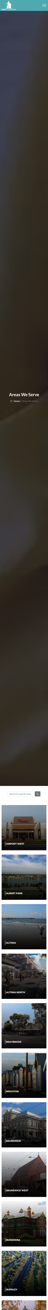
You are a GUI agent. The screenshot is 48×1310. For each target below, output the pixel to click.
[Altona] (24, 926)
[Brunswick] (24, 1124)
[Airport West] (24, 827)
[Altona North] (24, 976)
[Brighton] (24, 1075)
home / (17, 401)
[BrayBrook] (24, 1025)
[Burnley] (24, 1273)
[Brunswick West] (24, 1174)
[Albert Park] (24, 877)
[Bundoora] (24, 1223)
